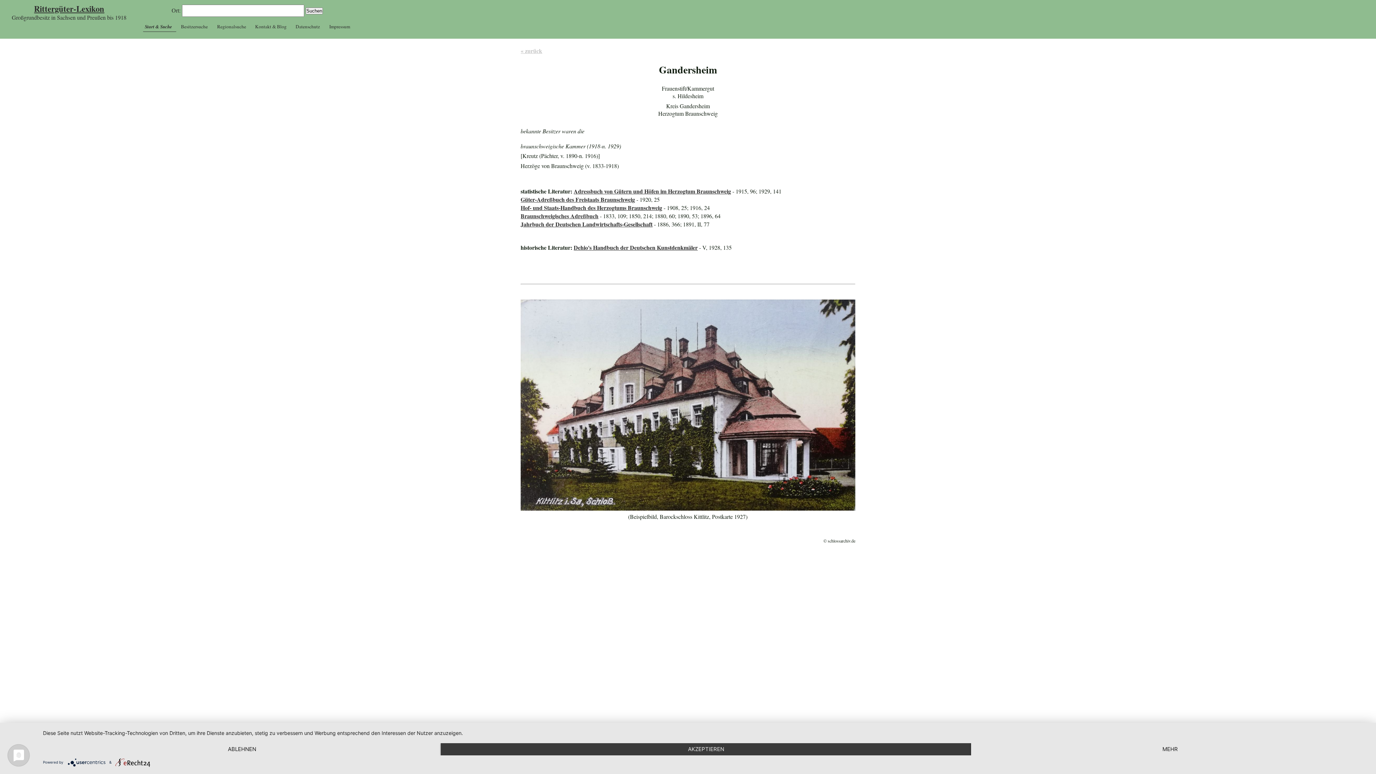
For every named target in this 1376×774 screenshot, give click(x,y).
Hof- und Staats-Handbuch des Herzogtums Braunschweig (591, 208)
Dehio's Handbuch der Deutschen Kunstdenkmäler (636, 247)
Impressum (339, 26)
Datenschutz (308, 26)
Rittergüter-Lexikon (69, 9)
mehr (1170, 749)
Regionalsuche (231, 26)
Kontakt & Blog (271, 26)
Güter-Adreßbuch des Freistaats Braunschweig (578, 199)
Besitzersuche (194, 26)
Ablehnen (242, 749)
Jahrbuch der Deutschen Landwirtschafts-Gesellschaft (587, 224)
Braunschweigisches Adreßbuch (559, 216)
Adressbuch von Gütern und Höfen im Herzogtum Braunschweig (652, 191)
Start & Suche (158, 26)
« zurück (531, 51)
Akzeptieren (706, 749)
